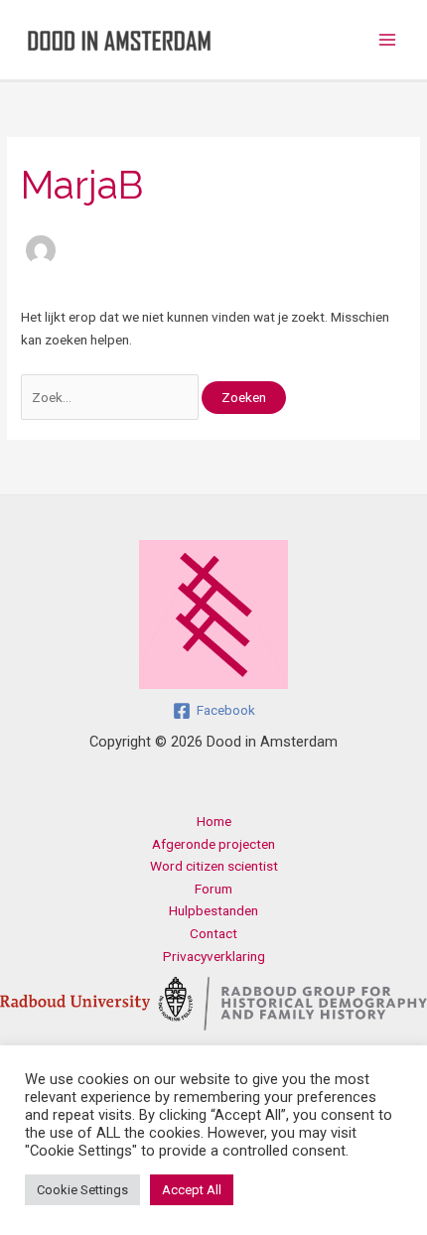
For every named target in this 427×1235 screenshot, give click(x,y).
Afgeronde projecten (213, 844)
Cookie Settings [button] (82, 1189)
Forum (213, 888)
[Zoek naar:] (111, 397)
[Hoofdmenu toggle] (387, 40)
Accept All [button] (191, 1189)
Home (214, 821)
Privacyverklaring (214, 956)
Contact (213, 933)
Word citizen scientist (214, 866)
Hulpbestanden (213, 910)
